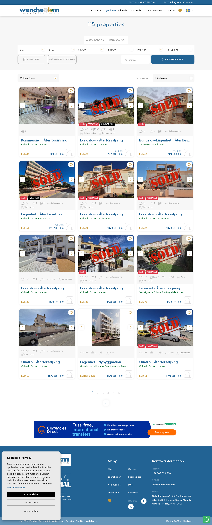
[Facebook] (144, 500)
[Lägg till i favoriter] (71, 90)
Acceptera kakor (31, 494)
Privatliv (70, 521)
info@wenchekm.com (181, 2)
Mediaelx (188, 521)
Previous (22, 105)
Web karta (91, 521)
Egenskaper (110, 10)
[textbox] (32, 50)
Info (147, 10)
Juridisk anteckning (54, 521)
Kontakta (170, 10)
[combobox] (32, 49)
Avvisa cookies (31, 511)
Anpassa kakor (31, 502)
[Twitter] (131, 506)
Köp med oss (137, 10)
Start (90, 10)
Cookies (80, 521)
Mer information (16, 487)
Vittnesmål (158, 10)
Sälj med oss (123, 10)
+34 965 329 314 (146, 2)
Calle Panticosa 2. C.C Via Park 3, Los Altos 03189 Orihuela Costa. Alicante (172, 498)
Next (71, 105)
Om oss (99, 10)
